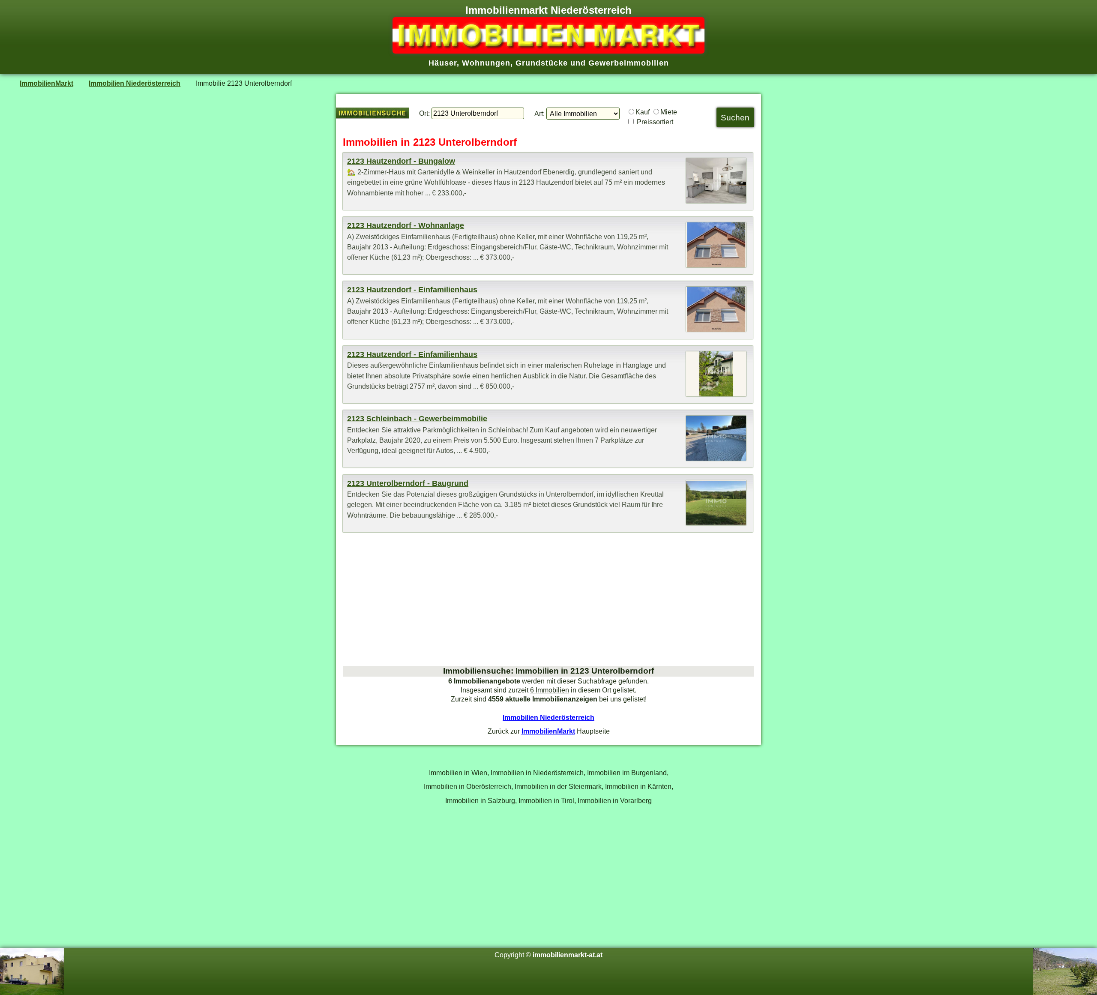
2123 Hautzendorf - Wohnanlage (405, 225)
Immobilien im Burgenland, (627, 772)
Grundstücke (542, 63)
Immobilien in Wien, (459, 772)
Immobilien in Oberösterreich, (468, 786)
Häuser (443, 63)
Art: (539, 113)
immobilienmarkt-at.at (567, 955)
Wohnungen (486, 63)
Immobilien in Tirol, (547, 800)
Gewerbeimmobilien (628, 63)
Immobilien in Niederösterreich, (538, 772)
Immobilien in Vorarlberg (615, 800)
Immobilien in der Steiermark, (559, 786)
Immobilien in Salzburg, (481, 800)
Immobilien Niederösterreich (134, 83)
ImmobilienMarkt (46, 83)
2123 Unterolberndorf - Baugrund (407, 483)
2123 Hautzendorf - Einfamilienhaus (412, 289)
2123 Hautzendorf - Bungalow (401, 161)
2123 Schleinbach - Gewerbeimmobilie (417, 418)
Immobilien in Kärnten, (639, 786)
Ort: (424, 113)
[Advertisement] (548, 599)
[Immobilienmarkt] (548, 51)
